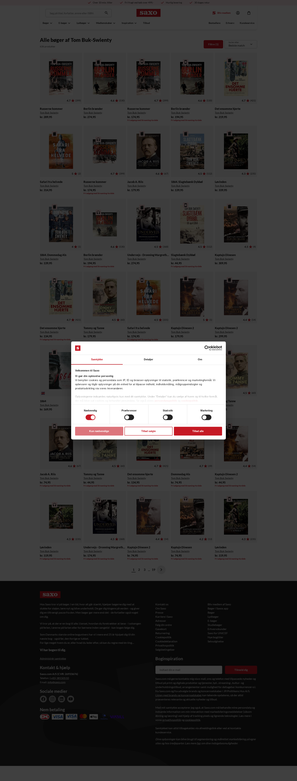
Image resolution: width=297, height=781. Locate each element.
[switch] (129, 417)
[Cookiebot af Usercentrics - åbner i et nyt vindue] (207, 348)
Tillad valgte (148, 431)
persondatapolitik (166, 400)
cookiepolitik (189, 400)
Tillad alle (198, 431)
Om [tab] (200, 359)
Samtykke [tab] (97, 359)
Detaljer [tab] (148, 359)
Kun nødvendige (99, 431)
